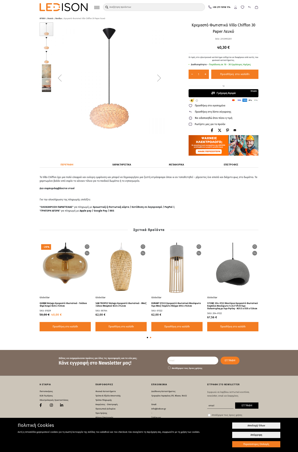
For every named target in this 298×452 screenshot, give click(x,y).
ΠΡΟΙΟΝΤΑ (97, 7)
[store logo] (64, 7)
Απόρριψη (256, 434)
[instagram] (51, 405)
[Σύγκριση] (249, 6)
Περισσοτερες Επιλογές (256, 444)
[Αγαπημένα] (242, 6)
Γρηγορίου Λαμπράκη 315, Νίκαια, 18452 (169, 396)
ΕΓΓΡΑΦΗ (230, 360)
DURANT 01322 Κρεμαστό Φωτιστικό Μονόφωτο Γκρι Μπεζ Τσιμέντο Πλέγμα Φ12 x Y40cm (176, 304)
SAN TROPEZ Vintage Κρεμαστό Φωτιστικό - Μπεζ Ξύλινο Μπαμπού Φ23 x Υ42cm (120, 304)
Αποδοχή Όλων (256, 425)
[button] (106, 7)
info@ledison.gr (158, 409)
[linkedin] (61, 405)
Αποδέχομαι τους (187, 368)
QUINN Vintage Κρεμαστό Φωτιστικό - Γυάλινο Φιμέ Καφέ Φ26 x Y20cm (63, 304)
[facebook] (41, 405)
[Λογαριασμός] (235, 6)
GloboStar (156, 297)
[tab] (67, 165)
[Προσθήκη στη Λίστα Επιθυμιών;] (198, 246)
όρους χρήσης (195, 368)
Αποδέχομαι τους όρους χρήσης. (227, 415)
